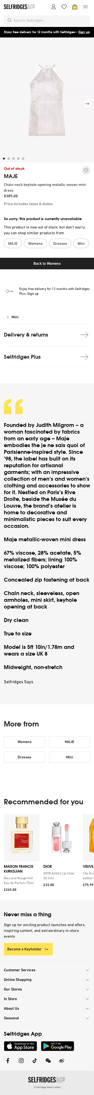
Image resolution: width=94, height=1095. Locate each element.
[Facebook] (8, 1063)
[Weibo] (62, 1063)
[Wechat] (48, 1063)
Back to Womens (47, 263)
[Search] (9, 20)
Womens (25, 741)
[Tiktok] (35, 1063)
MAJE (11, 176)
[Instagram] (21, 1063)
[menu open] (85, 7)
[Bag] (75, 7)
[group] (47, 857)
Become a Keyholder (24, 949)
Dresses (24, 757)
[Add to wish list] (86, 170)
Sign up (84, 32)
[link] (21, 880)
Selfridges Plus (22, 356)
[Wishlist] (64, 7)
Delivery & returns (26, 334)
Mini (15, 317)
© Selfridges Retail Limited (47, 1087)
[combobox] (50, 20)
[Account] (53, 7)
